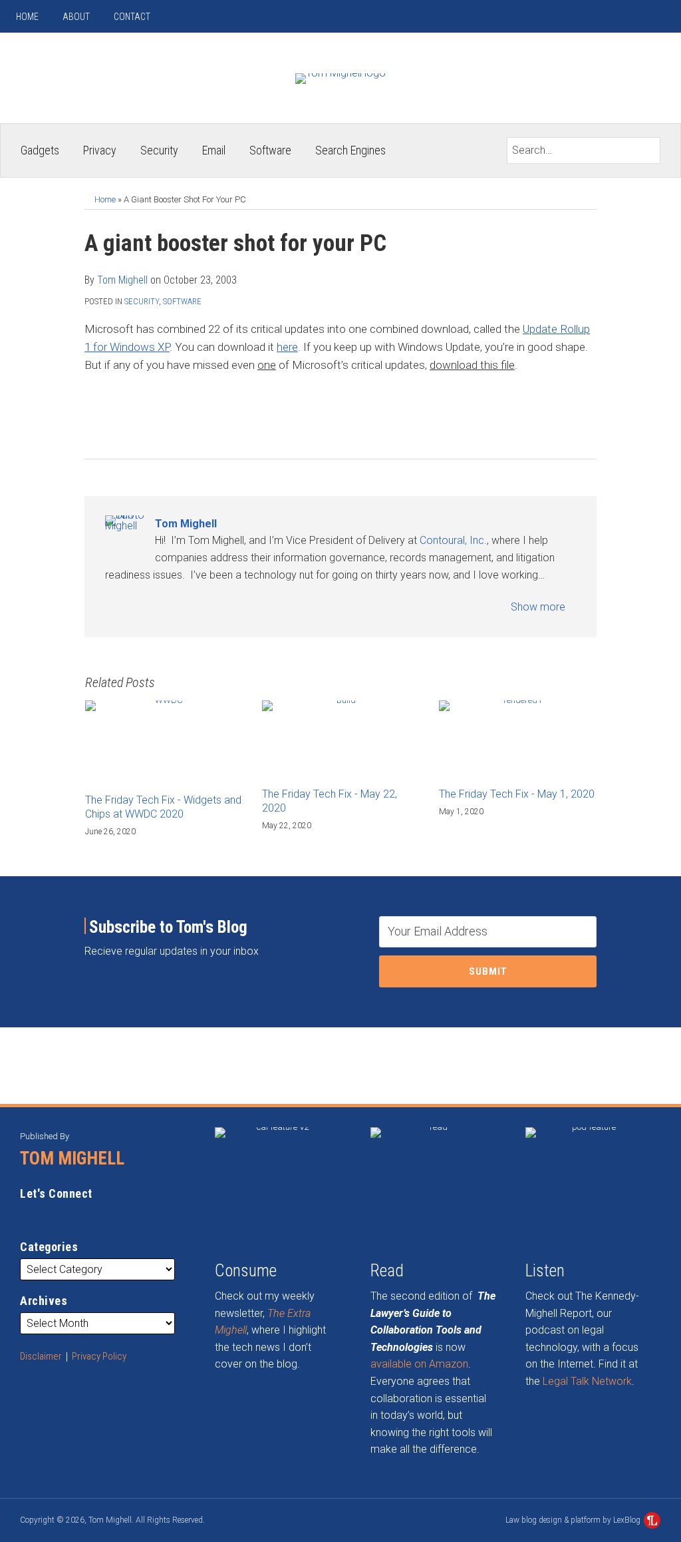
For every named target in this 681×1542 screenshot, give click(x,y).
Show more (539, 607)
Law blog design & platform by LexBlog (573, 1520)
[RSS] (590, 16)
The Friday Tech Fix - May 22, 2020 (329, 801)
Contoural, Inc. (453, 540)
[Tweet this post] (137, 414)
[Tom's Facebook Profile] (179, 607)
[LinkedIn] (664, 16)
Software (270, 150)
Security (159, 150)
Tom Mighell (122, 280)
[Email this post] (115, 414)
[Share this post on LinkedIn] (181, 414)
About (76, 16)
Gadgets (40, 150)
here (287, 347)
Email (213, 150)
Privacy (99, 150)
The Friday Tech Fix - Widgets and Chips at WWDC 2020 (163, 807)
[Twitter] (639, 16)
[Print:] (92, 414)
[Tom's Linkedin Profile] (135, 607)
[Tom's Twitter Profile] (157, 607)
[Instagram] (615, 16)
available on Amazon (419, 1364)
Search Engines (350, 150)
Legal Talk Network (587, 1381)
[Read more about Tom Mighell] (113, 607)
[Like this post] (159, 414)
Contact (132, 16)
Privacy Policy (99, 1356)
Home (27, 16)
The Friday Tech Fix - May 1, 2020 (517, 794)
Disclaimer (41, 1356)
